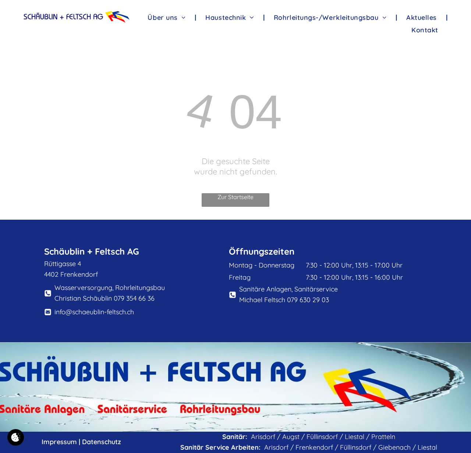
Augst (291, 436)
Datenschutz (101, 442)
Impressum (59, 442)
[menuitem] (167, 17)
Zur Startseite (235, 197)
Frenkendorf (314, 447)
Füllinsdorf (322, 436)
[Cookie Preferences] (15, 437)
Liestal (354, 436)
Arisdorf (263, 436)
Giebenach (394, 447)
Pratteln (383, 436)
